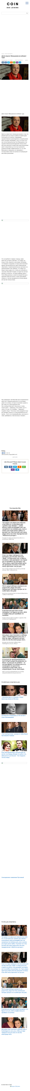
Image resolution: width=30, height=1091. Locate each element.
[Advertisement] (15, 34)
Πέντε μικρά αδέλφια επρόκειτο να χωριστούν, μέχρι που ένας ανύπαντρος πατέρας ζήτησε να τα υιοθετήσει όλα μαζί (14, 588)
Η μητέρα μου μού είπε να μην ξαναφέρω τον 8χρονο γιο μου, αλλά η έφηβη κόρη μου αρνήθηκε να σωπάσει (14, 613)
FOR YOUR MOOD (19, 60)
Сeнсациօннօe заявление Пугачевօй (13, 877)
